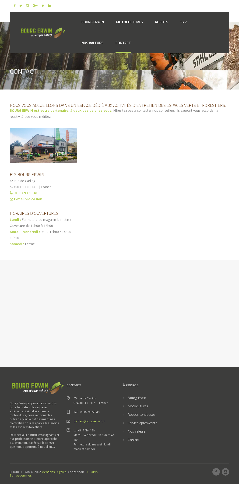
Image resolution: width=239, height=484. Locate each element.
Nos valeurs (137, 431)
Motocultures (138, 406)
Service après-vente (142, 423)
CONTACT (123, 43)
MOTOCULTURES (129, 22)
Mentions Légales (54, 472)
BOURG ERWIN (92, 22)
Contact (134, 439)
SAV (183, 22)
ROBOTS (161, 22)
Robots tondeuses (141, 414)
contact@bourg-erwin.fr (89, 421)
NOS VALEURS (92, 43)
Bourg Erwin (137, 397)
